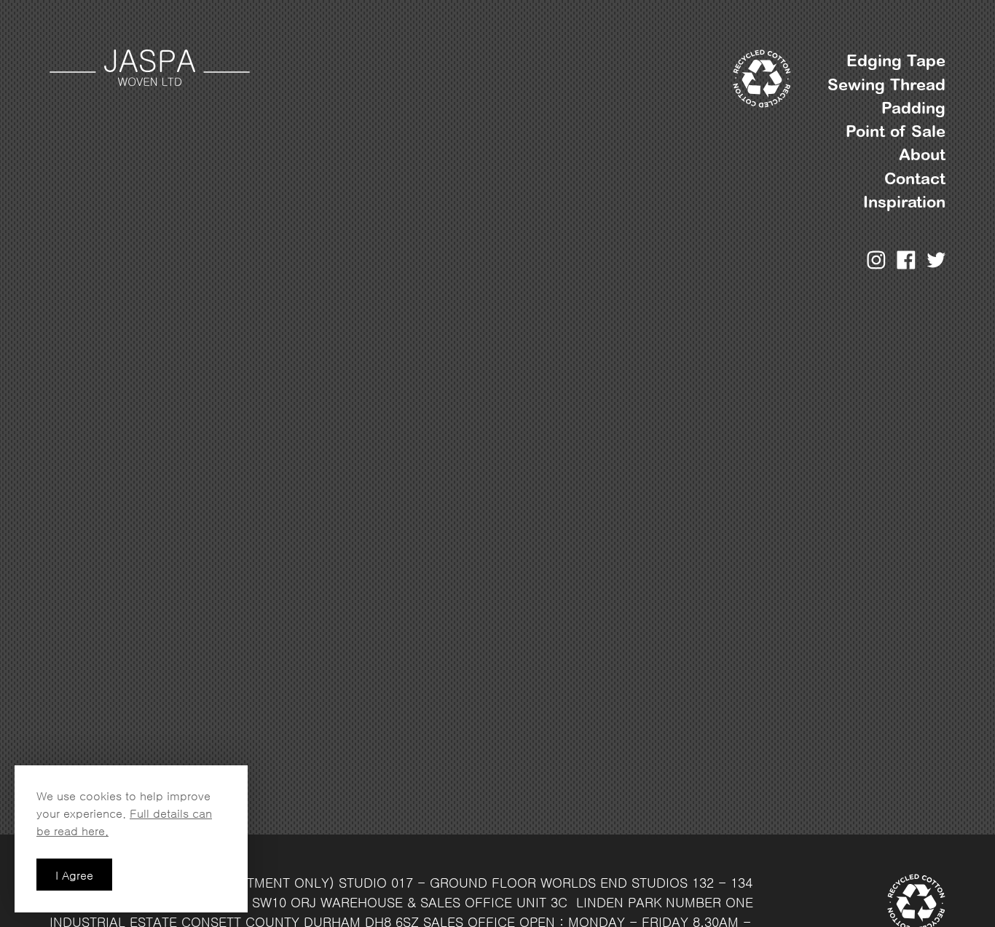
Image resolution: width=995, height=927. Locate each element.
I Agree (74, 875)
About (922, 155)
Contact (914, 179)
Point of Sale (895, 131)
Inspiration (904, 202)
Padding (913, 108)
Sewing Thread (886, 85)
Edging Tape (895, 61)
